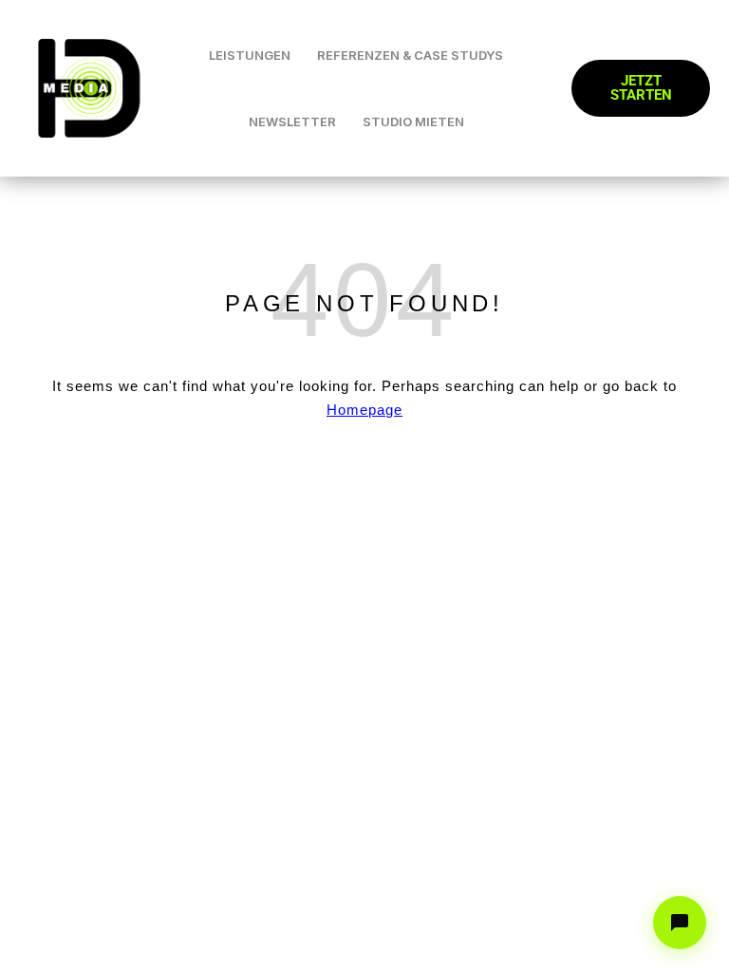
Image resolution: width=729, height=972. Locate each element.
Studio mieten (413, 121)
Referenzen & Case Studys (410, 55)
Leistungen (249, 55)
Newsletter (292, 121)
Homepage (364, 410)
